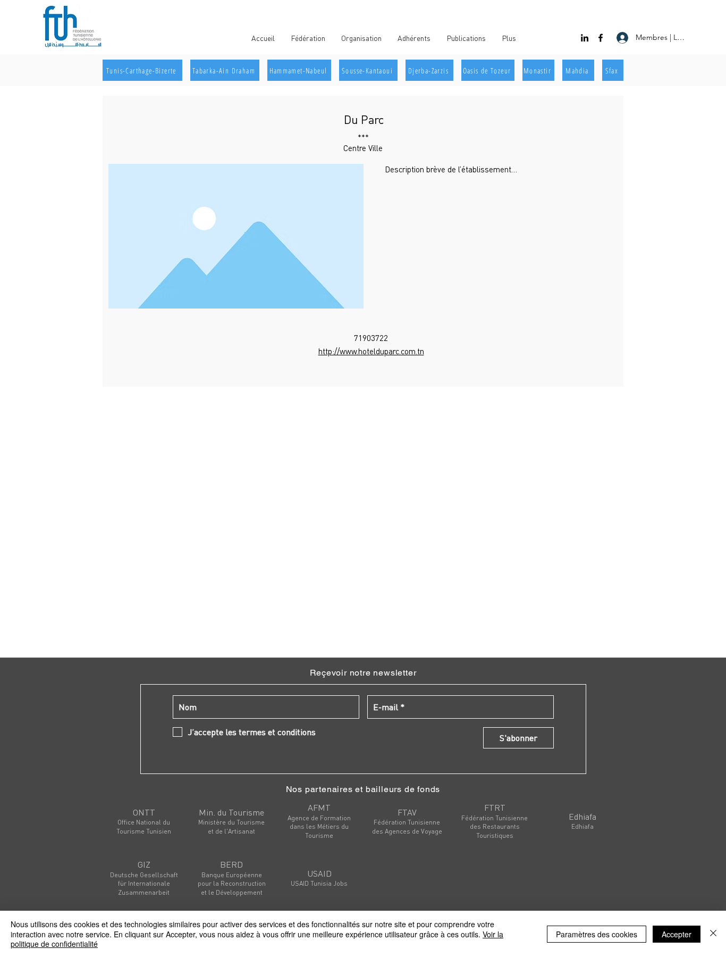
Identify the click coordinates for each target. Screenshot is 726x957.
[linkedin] (584, 37)
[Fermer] (713, 933)
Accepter (676, 934)
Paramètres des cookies (596, 934)
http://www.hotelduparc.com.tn (371, 351)
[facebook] (600, 37)
